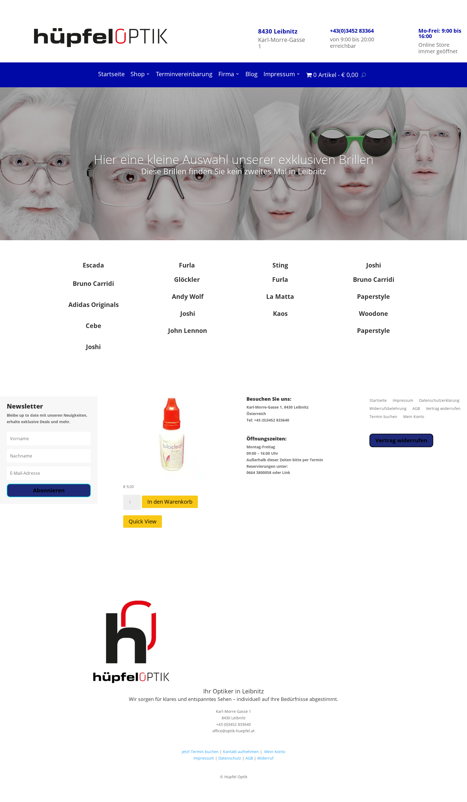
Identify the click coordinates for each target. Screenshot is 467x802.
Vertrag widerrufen (443, 409)
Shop (138, 75)
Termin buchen (383, 417)
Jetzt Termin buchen (200, 751)
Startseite (111, 75)
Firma (226, 75)
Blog (251, 75)
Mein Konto (413, 417)
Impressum (279, 75)
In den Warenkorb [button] (169, 501)
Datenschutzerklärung (439, 401)
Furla (187, 265)
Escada (93, 265)
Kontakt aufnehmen (240, 751)
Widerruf (265, 758)
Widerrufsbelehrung (387, 409)
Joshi (373, 265)
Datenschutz (229, 758)
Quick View (142, 521)
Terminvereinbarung (184, 75)
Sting (280, 265)
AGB (416, 409)
